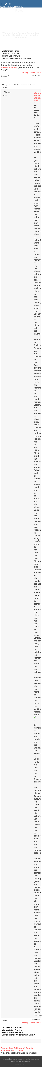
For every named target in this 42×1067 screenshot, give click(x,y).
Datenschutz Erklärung (12, 1048)
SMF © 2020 (13, 1059)
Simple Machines (23, 1059)
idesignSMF (26, 1061)
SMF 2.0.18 (5, 1059)
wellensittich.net (9, 67)
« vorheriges (25, 73)
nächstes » (36, 73)
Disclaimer (17, 1050)
